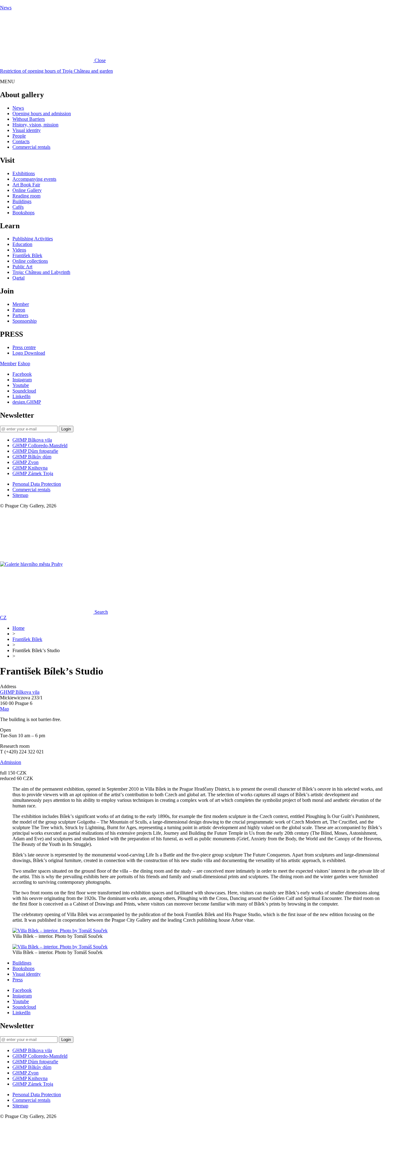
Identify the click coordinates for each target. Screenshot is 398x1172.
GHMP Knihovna (30, 467)
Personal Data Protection (36, 484)
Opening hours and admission (41, 113)
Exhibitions (23, 173)
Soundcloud (24, 390)
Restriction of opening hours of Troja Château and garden (56, 71)
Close (100, 60)
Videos (19, 249)
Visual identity (26, 130)
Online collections (30, 261)
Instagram (22, 379)
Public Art (22, 266)
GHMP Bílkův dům (31, 456)
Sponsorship (24, 321)
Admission (10, 762)
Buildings (21, 201)
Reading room (26, 195)
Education (22, 244)
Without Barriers (28, 119)
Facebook (22, 374)
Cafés (18, 207)
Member (20, 304)
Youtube (20, 385)
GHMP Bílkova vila (32, 440)
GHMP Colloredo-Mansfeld (39, 445)
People (19, 136)
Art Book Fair (26, 184)
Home (18, 628)
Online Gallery (27, 190)
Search (101, 612)
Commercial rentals (31, 147)
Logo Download (28, 353)
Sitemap (20, 495)
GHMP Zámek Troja (32, 473)
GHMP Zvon (25, 462)
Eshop (24, 363)
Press (17, 979)
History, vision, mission (35, 124)
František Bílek (27, 255)
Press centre (24, 347)
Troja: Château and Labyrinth (41, 272)
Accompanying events (34, 179)
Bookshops (23, 212)
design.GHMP (26, 402)
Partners (20, 315)
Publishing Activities (32, 238)
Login (66, 429)
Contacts (21, 141)
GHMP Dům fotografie (35, 451)
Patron (18, 309)
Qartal (18, 277)
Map (4, 708)
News (6, 7)
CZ (3, 617)
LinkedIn (21, 396)
